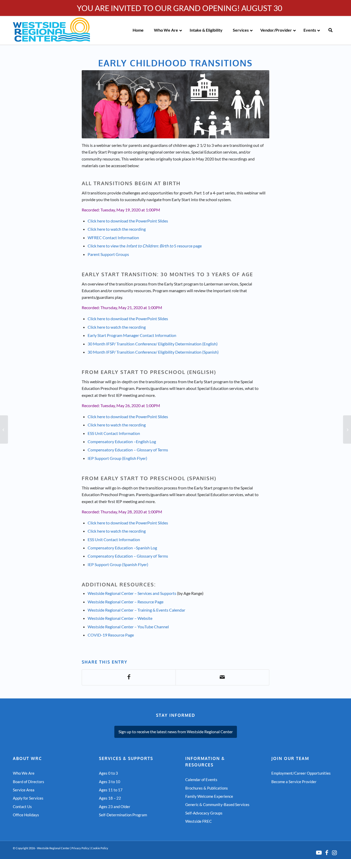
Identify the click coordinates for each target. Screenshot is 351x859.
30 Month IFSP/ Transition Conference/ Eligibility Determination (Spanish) (153, 352)
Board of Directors (28, 781)
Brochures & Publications (206, 788)
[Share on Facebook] (129, 677)
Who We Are (23, 773)
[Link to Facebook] (326, 852)
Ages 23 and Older (114, 806)
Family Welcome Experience (209, 796)
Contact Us (22, 806)
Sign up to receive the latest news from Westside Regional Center (175, 731)
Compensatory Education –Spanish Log (122, 547)
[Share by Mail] (222, 677)
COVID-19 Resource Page (111, 634)
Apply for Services (28, 798)
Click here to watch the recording (117, 229)
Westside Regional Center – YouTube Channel (128, 626)
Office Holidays (26, 814)
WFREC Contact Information (113, 237)
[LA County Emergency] (4, 429)
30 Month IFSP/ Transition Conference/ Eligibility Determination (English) (153, 343)
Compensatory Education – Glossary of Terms (128, 449)
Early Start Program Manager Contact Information (132, 335)
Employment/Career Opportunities (301, 773)
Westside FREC (198, 821)
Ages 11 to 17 (111, 790)
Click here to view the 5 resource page (145, 245)
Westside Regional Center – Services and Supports (132, 593)
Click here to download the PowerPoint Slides (128, 220)
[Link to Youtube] (319, 852)
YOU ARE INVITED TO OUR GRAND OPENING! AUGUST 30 (179, 8)
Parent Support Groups (108, 254)
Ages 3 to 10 (109, 781)
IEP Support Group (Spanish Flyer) (118, 564)
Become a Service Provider (294, 781)
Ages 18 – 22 (110, 798)
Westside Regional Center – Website (120, 618)
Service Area (23, 790)
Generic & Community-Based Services (217, 804)
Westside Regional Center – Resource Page (125, 601)
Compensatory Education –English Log (122, 441)
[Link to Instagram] (334, 852)
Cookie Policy (99, 848)
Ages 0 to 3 (108, 773)
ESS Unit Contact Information (114, 433)
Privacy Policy (80, 848)
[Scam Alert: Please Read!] (347, 429)
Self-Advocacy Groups (204, 813)
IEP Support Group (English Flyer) (117, 458)
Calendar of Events (201, 779)
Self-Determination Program (123, 814)
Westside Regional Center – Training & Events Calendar (136, 609)
